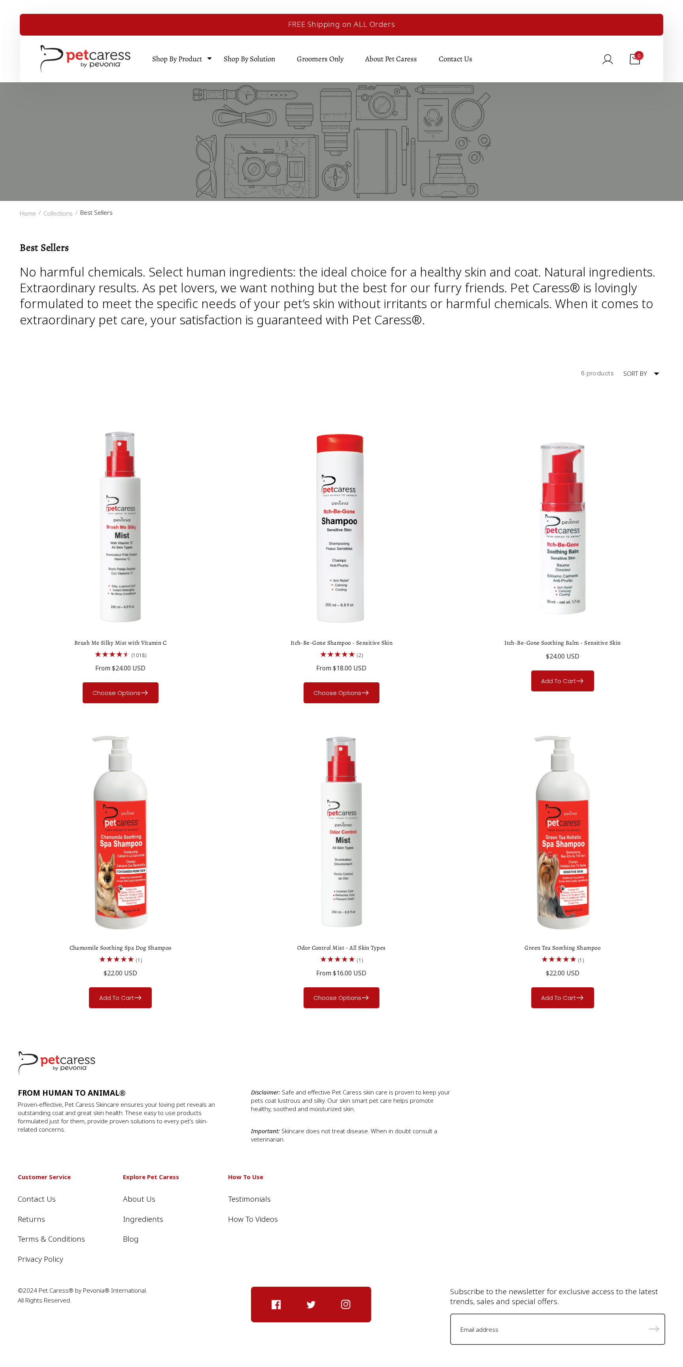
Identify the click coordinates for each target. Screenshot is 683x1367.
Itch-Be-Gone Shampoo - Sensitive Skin (342, 643)
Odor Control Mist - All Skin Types (341, 948)
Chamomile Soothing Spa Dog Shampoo (121, 948)
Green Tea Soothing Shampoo (562, 948)
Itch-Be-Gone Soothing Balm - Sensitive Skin (562, 643)
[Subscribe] (654, 1329)
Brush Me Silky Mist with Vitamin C (120, 643)
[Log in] (607, 59)
